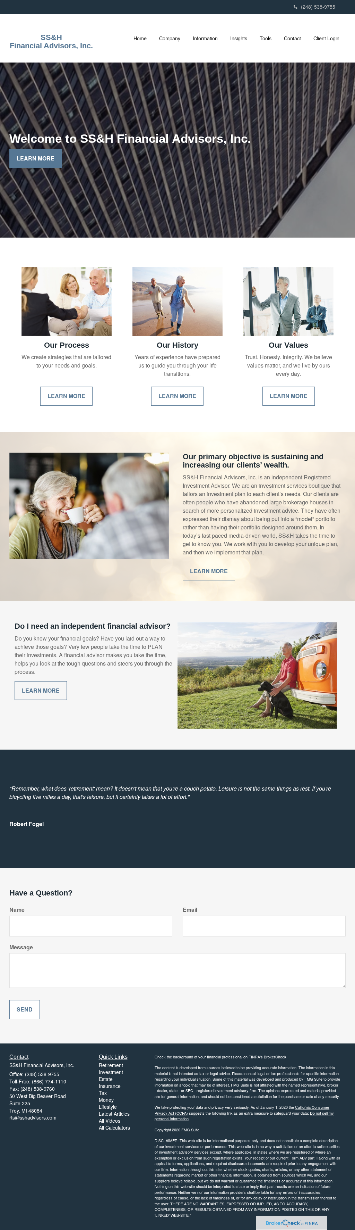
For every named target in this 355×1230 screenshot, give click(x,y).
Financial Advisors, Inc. (51, 46)
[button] (170, 38)
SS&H (51, 37)
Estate (106, 1078)
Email (190, 910)
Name (17, 910)
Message (21, 947)
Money (106, 1099)
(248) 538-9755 (318, 6)
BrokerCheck (275, 1056)
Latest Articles (114, 1113)
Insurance (110, 1085)
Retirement (111, 1065)
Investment (111, 1071)
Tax (103, 1092)
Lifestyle (108, 1106)
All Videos (109, 1120)
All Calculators (114, 1127)
